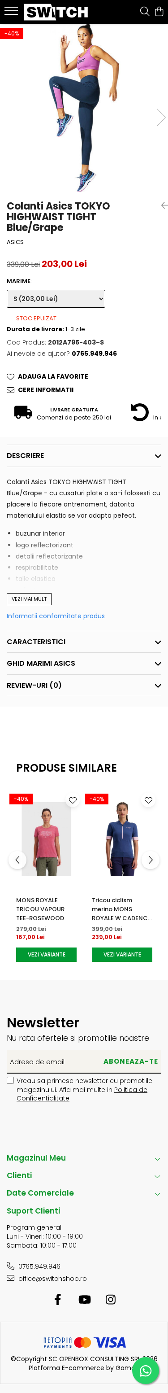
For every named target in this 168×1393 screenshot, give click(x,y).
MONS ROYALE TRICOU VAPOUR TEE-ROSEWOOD (40, 909)
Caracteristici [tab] (36, 642)
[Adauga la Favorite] (72, 800)
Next (161, 117)
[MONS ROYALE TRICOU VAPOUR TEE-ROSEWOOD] (46, 839)
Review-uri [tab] (34, 685)
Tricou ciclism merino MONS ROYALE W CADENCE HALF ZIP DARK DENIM (121, 909)
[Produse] (12, 13)
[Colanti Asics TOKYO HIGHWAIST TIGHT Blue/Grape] (84, 108)
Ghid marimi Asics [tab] (41, 663)
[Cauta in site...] (145, 12)
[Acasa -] (57, 12)
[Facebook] (57, 1300)
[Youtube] (84, 1300)
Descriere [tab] (25, 455)
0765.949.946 (38, 1266)
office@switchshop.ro (52, 1278)
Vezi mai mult (29, 599)
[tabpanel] (84, 108)
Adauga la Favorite (53, 376)
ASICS (15, 242)
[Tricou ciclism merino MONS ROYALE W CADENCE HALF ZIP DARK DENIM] (122, 839)
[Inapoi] (161, 205)
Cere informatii (45, 389)
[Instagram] (110, 1300)
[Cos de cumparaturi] (159, 12)
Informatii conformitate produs (56, 615)
